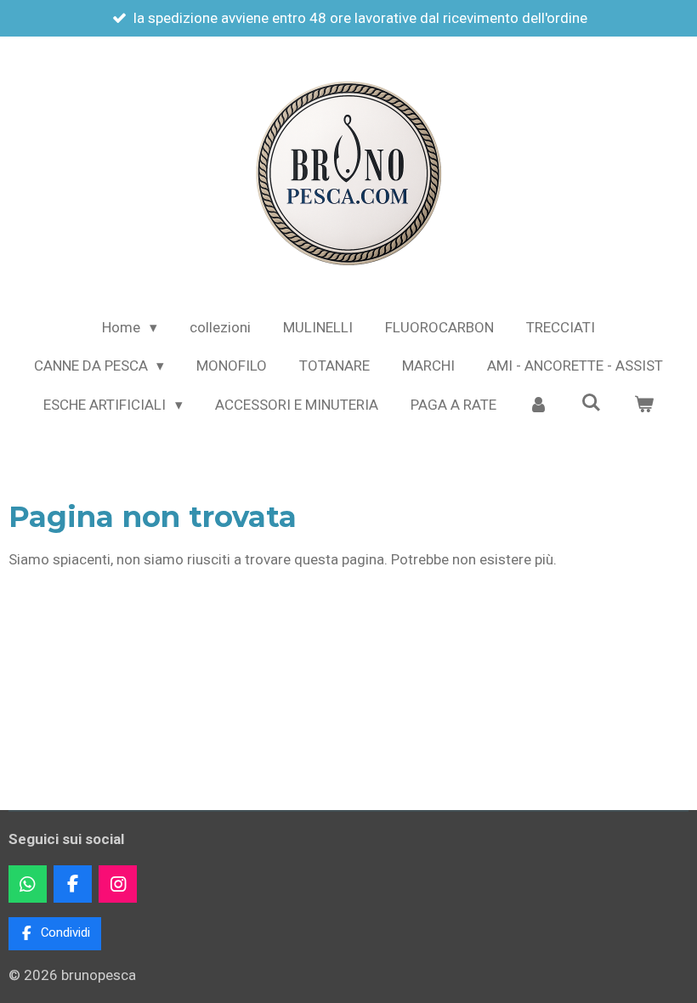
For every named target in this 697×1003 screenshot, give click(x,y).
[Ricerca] (592, 403)
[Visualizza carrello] (643, 405)
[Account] (539, 405)
